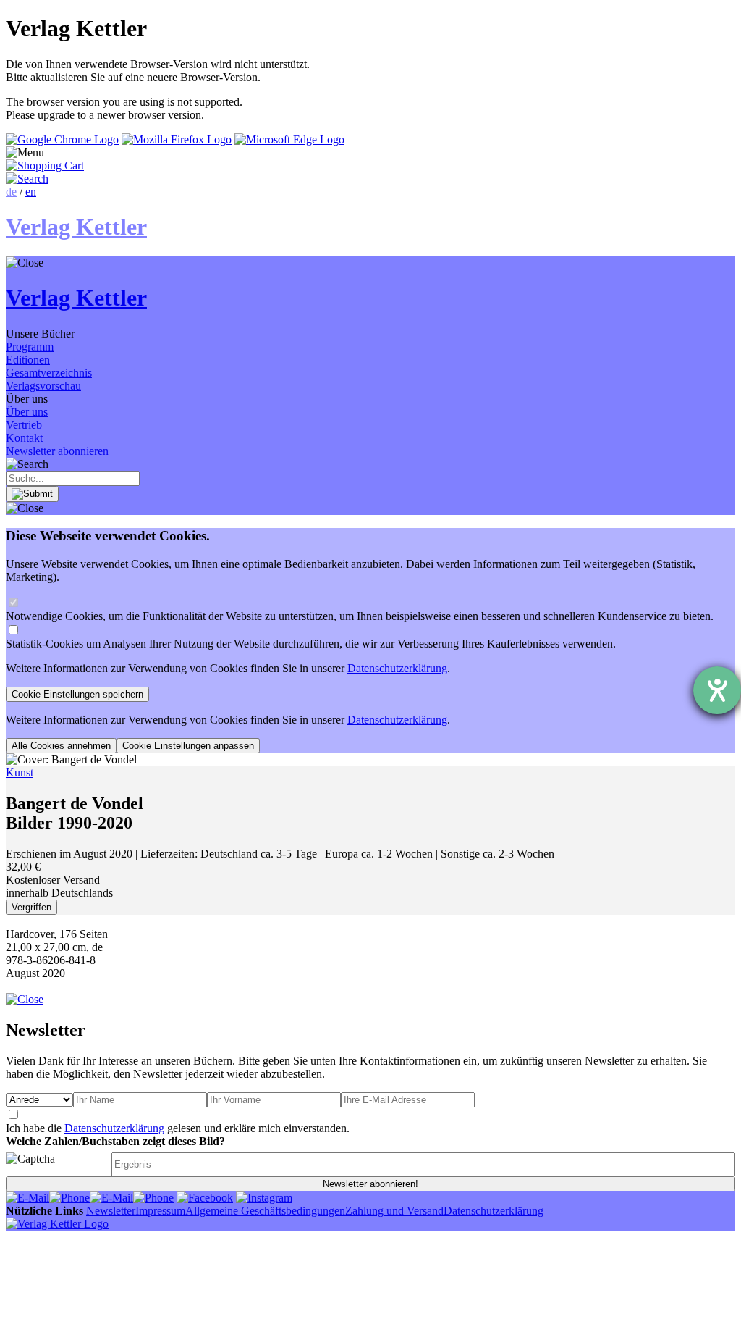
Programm (30, 346)
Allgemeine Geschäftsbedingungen (265, 1211)
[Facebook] (205, 1197)
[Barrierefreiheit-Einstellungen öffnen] (717, 690)
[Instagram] (264, 1197)
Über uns (27, 412)
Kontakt (24, 438)
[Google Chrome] (62, 139)
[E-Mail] (27, 1197)
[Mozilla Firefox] (177, 139)
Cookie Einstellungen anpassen (188, 745)
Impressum (160, 1211)
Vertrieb (24, 425)
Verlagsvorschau (43, 386)
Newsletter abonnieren (57, 451)
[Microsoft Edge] (289, 139)
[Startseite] (57, 1224)
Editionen (28, 359)
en (30, 191)
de (11, 191)
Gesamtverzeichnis (49, 372)
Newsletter (110, 1211)
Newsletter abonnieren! (370, 1183)
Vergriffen (31, 907)
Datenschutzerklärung (397, 668)
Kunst (19, 772)
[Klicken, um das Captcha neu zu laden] (56, 1164)
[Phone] (69, 1197)
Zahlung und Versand (394, 1211)
